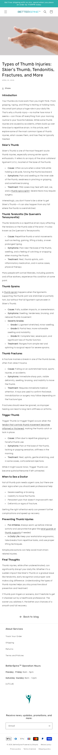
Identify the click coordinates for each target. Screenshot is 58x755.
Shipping (10, 643)
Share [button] (8, 88)
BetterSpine (18, 744)
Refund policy (46, 744)
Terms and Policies (15, 656)
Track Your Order (14, 636)
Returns (9, 649)
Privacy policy (15, 749)
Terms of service (30, 749)
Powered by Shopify (30, 744)
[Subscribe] (49, 726)
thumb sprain (10, 292)
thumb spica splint (20, 191)
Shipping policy (45, 749)
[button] (6, 12)
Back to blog (31, 616)
